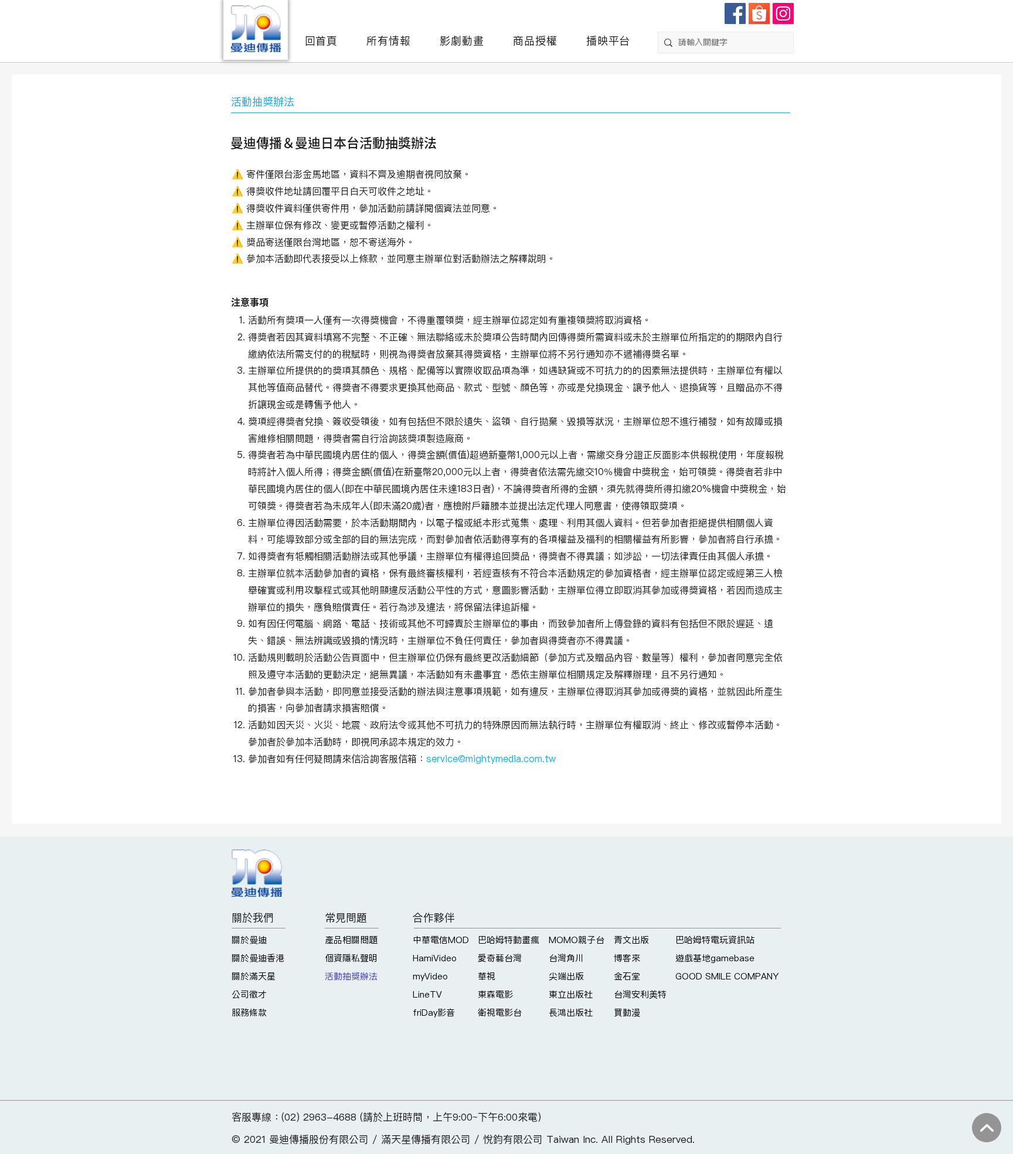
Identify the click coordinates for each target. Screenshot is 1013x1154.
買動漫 (627, 1012)
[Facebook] (735, 13)
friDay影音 (434, 1012)
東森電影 (495, 994)
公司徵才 (249, 994)
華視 (486, 976)
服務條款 (249, 1012)
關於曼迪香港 (258, 958)
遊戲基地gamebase (714, 958)
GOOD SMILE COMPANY (727, 976)
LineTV (427, 994)
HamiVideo (435, 958)
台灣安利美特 (640, 994)
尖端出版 (566, 976)
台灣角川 (566, 958)
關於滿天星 (254, 976)
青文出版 (631, 940)
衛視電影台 (500, 1012)
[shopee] (759, 13)
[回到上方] (986, 1127)
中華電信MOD (441, 940)
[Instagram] (783, 13)
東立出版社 (571, 994)
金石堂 (627, 976)
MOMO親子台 (576, 940)
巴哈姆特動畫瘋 (508, 940)
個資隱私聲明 (351, 958)
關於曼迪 (249, 940)
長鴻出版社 (571, 1012)
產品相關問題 (351, 940)
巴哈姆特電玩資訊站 (714, 940)
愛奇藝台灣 (500, 958)
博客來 (627, 958)
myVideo (430, 976)
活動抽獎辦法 (351, 976)
